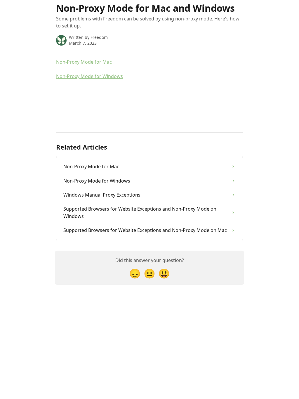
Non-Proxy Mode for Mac (84, 62)
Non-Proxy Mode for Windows (89, 76)
